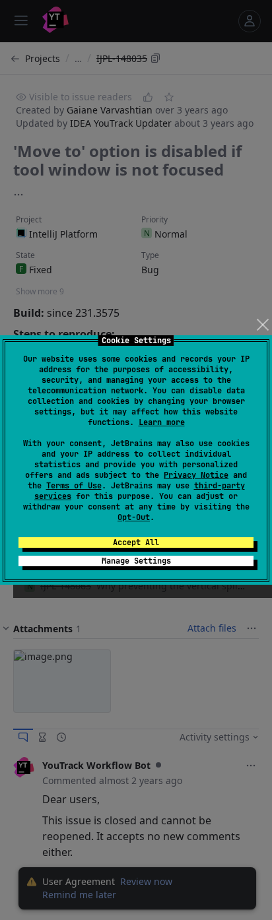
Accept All (136, 542)
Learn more (162, 422)
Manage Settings (136, 561)
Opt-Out (134, 517)
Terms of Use (74, 485)
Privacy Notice (196, 475)
